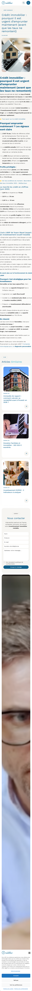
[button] (29, 953)
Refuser (16, 980)
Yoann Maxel (19, 232)
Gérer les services (15, 971)
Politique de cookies (8, 988)
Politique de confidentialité (21, 988)
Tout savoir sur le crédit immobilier (14, 119)
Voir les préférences (16, 985)
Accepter (16, 975)
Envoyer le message (16, 567)
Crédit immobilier (8, 10)
